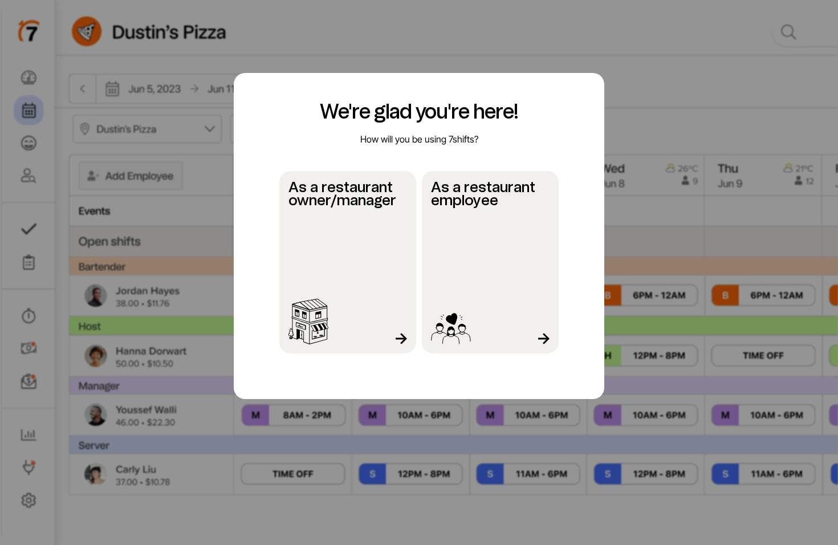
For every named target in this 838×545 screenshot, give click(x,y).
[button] (347, 262)
